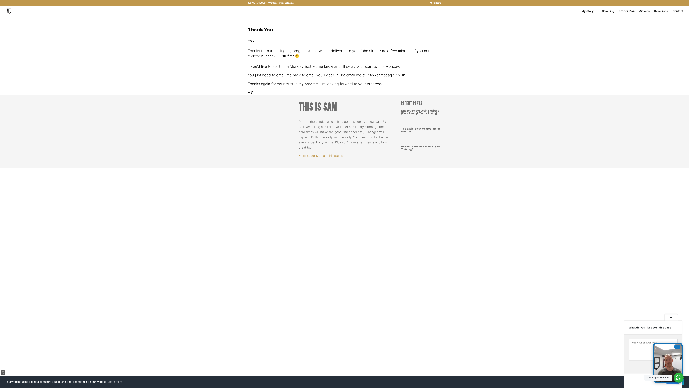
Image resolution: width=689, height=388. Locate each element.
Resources (661, 11)
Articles (644, 11)
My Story (588, 11)
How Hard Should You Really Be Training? (420, 148)
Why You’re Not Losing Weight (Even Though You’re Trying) (420, 112)
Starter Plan (627, 11)
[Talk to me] (668, 363)
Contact (678, 11)
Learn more (115, 381)
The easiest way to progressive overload (420, 130)
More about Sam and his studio (321, 156)
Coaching (608, 11)
